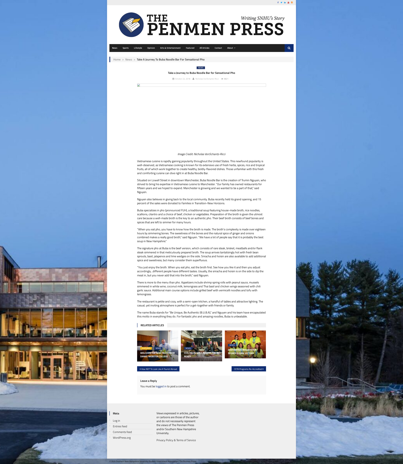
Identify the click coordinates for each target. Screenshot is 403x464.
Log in (116, 421)
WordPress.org (122, 438)
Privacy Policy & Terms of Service (176, 440)
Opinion (151, 47)
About (230, 47)
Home (117, 59)
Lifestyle (138, 47)
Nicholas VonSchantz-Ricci (207, 78)
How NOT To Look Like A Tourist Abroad (159, 369)
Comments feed (122, 432)
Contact (218, 47)
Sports (126, 47)
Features (146, 348)
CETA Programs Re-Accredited (248, 369)
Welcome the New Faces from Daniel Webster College (157, 354)
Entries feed (120, 426)
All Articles (204, 47)
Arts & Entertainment (170, 47)
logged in (161, 386)
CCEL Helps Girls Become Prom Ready (201, 354)
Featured (190, 47)
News (114, 47)
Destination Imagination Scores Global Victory (242, 351)
